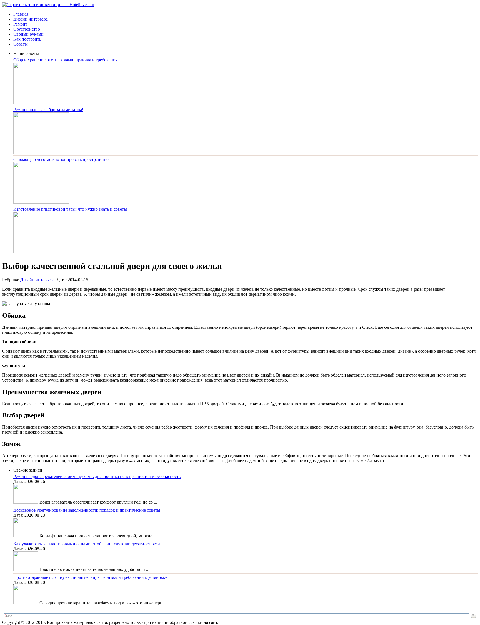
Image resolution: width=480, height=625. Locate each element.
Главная (20, 14)
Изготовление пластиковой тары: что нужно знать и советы (70, 209)
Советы (20, 44)
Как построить (27, 39)
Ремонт (20, 24)
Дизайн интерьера (30, 19)
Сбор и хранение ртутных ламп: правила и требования (65, 60)
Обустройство (26, 29)
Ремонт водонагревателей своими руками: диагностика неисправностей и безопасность (97, 476)
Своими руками (28, 34)
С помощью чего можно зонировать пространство (61, 159)
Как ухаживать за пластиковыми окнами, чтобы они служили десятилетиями (86, 543)
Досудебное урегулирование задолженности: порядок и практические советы (86, 510)
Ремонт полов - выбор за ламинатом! (48, 109)
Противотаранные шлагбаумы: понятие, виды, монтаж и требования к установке (90, 577)
